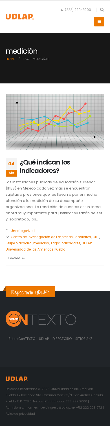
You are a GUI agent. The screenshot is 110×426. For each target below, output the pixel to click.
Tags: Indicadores (65, 243)
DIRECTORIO (62, 339)
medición (41, 243)
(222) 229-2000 (78, 10)
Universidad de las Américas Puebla (35, 249)
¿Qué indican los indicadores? (45, 166)
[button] (102, 10)
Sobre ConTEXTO (21, 339)
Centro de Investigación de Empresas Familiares (51, 237)
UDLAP (87, 243)
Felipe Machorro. (19, 243)
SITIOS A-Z (83, 339)
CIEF (96, 237)
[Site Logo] (20, 17)
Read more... (16, 258)
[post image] (55, 122)
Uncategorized (23, 231)
